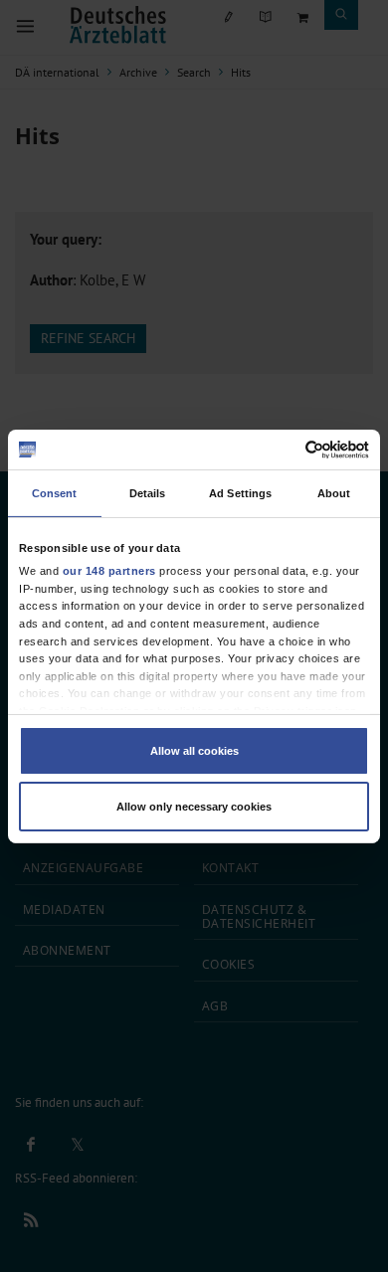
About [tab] (334, 493)
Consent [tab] (55, 493)
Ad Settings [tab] (240, 493)
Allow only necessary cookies (194, 807)
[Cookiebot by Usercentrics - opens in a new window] (282, 449)
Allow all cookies (194, 751)
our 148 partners (109, 571)
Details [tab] (147, 493)
